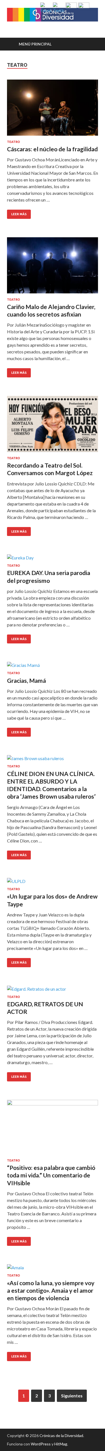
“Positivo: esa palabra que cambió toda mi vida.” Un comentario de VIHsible (51, 1175)
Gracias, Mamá (26, 680)
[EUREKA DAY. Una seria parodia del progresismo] (52, 559)
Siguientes (72, 1395)
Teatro (13, 141)
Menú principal (35, 44)
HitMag (60, 1444)
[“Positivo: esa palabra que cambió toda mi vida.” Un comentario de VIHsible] (52, 1129)
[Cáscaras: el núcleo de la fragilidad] (52, 110)
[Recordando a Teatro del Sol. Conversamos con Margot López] (52, 426)
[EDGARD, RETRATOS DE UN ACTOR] (52, 990)
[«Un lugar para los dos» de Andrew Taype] (52, 882)
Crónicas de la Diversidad (61, 1435)
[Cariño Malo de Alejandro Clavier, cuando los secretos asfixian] (52, 267)
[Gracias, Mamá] (52, 666)
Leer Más (17, 213)
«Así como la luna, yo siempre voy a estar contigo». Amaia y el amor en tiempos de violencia (50, 1290)
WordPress (41, 1444)
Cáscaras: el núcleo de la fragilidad (52, 148)
